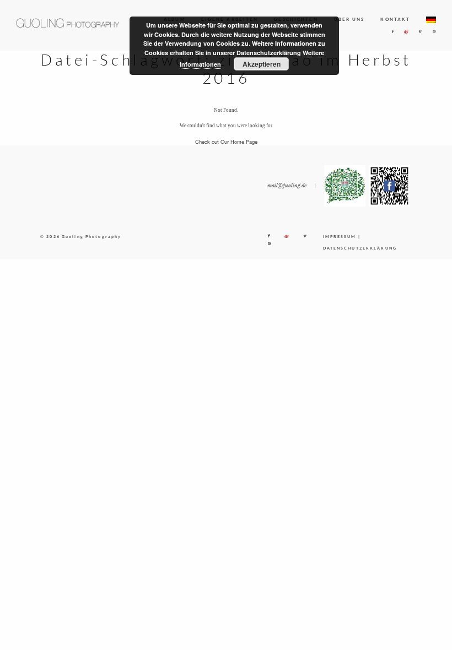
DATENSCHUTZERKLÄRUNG (360, 248)
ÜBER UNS (349, 19)
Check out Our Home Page (226, 141)
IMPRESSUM (340, 236)
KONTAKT (395, 19)
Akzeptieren (262, 64)
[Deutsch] (431, 19)
